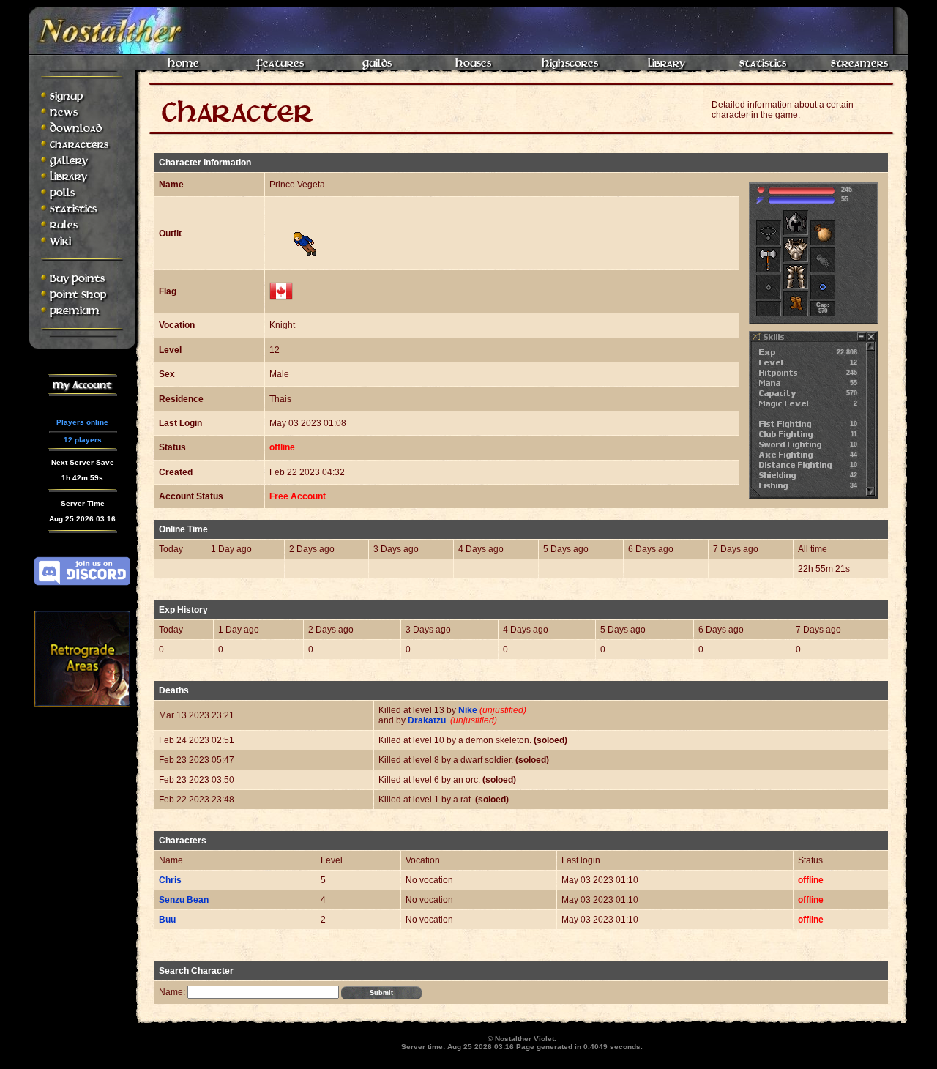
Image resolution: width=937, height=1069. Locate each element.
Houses (473, 63)
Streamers (859, 63)
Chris (170, 880)
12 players (83, 440)
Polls (62, 193)
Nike (467, 710)
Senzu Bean (184, 900)
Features (280, 63)
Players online (82, 422)
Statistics (762, 63)
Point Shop (78, 294)
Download (76, 128)
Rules (64, 225)
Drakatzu (427, 720)
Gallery (69, 160)
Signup (66, 96)
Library (666, 63)
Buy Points (77, 278)
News (64, 112)
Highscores (570, 63)
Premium (75, 311)
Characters (79, 144)
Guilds (377, 63)
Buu (167, 920)
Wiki (60, 241)
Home (183, 63)
